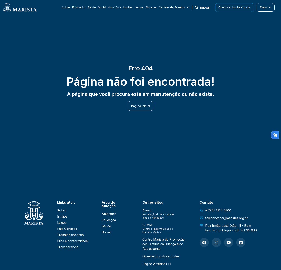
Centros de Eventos (172, 7)
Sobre (66, 7)
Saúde (92, 7)
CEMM (147, 225)
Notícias (151, 7)
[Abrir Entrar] (269, 7)
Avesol (147, 210)
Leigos (139, 7)
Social (102, 7)
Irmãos (127, 7)
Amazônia (114, 7)
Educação (78, 7)
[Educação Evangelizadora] (204, 242)
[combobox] (203, 7)
